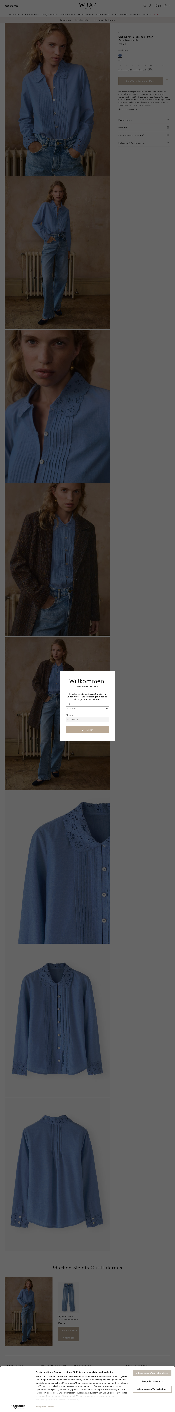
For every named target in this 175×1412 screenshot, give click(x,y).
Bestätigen (87, 729)
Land (68, 704)
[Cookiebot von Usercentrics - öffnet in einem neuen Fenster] (18, 1407)
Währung (69, 715)
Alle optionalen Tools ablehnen (152, 1389)
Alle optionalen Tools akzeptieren (152, 1373)
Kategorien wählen (45, 1406)
